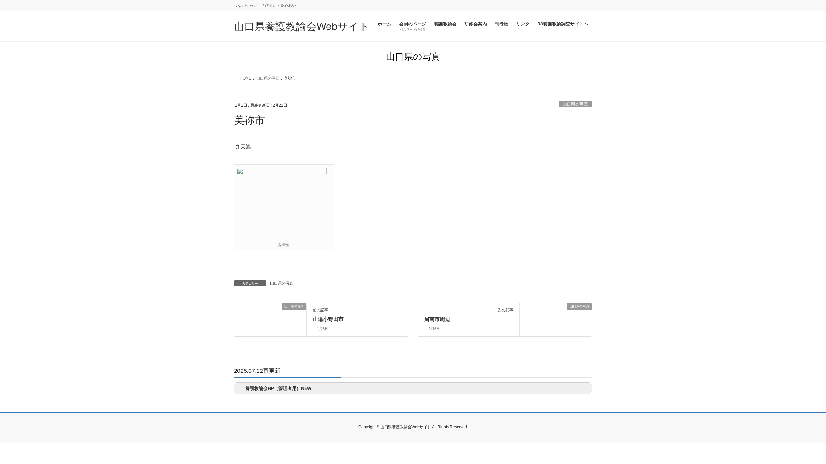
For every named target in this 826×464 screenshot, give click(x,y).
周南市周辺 (437, 319)
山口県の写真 (575, 104)
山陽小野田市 (328, 319)
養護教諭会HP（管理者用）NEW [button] (278, 388)
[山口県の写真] (236, 306)
